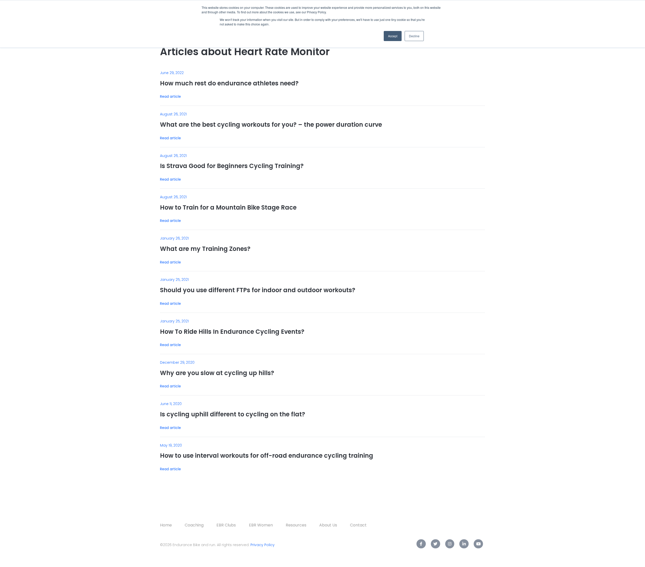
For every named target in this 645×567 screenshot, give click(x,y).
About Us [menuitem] (328, 525)
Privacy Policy (262, 544)
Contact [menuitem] (358, 525)
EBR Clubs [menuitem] (226, 525)
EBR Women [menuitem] (261, 525)
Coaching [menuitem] (194, 525)
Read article (170, 96)
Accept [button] (392, 36)
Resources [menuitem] (296, 525)
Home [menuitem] (166, 525)
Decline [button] (414, 36)
